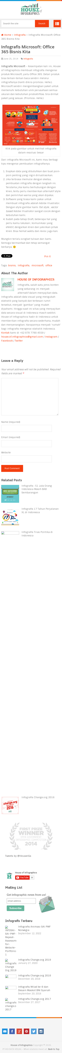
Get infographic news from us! (26, 894)
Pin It (47, 256)
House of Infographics (36, 279)
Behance (48, 1031)
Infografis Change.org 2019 (34, 959)
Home (7, 34)
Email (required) (10, 437)
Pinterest (26, 1031)
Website (6, 452)
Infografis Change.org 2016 (38, 797)
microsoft (37, 265)
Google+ (19, 1031)
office (48, 265)
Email (5, 1031)
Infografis (20, 34)
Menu (57, 23)
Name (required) (10, 422)
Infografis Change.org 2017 (34, 998)
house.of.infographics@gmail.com (22, 336)
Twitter (19, 340)
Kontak (5, 332)
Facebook (7, 340)
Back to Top (53, 1049)
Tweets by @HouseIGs (18, 855)
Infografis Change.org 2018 (34, 975)
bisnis (12, 265)
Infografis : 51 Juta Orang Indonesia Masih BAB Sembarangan (37, 489)
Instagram (51, 336)
